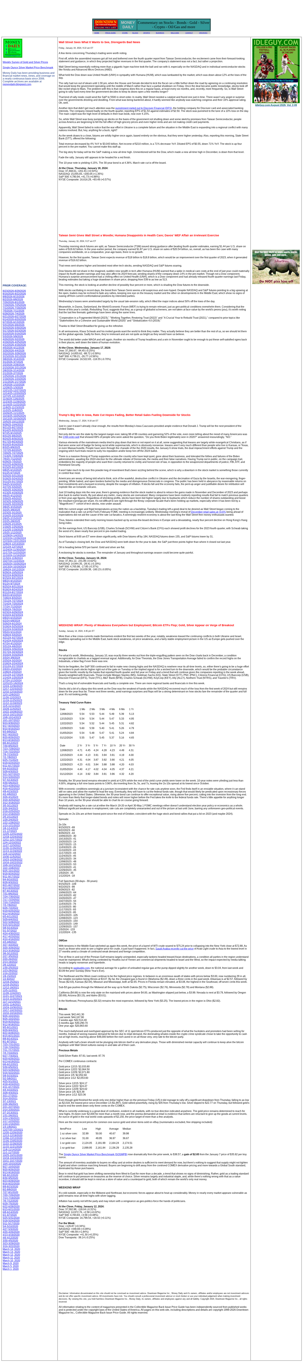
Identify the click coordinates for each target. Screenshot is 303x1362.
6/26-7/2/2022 (10, 908)
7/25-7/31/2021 (11, 1044)
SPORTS (146, 33)
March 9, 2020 (11, 1263)
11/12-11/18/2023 (12, 703)
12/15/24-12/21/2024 (14, 541)
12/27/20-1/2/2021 (13, 1129)
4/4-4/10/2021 (10, 1090)
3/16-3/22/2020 (11, 1246)
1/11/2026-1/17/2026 (14, 382)
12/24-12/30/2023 (12, 686)
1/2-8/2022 (9, 979)
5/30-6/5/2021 (10, 1067)
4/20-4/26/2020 (11, 1232)
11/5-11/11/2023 (12, 706)
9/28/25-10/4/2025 (13, 424)
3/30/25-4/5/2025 (12, 498)
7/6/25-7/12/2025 (12, 458)
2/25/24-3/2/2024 (12, 660)
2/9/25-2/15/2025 (12, 518)
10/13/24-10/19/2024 (14, 566)
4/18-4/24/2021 (11, 1084)
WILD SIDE (175, 33)
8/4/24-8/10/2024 (12, 595)
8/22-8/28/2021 (11, 1033)
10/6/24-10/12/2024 (13, 569)
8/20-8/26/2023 (11, 737)
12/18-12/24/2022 (12, 836)
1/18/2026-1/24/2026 (14, 379)
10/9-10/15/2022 (12, 865)
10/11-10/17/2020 (12, 1161)
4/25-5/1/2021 (10, 1081)
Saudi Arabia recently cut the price (174, 948)
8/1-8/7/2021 (10, 1041)
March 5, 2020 (11, 1266)
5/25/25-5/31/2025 (13, 475)
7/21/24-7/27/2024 (13, 600)
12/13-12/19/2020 (12, 1135)
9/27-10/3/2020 (11, 1166)
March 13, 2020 (11, 1252)
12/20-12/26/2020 (12, 1132)
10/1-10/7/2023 (11, 720)
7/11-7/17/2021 (11, 1050)
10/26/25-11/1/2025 (13, 413)
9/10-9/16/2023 (11, 728)
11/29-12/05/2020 (12, 1141)
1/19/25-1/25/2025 (13, 527)
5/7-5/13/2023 (10, 780)
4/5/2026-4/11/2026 (13, 347)
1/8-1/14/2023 (10, 828)
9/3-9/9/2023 (10, 731)
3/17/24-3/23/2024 (13, 652)
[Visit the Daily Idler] (276, 283)
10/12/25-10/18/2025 (14, 419)
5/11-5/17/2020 (11, 1223)
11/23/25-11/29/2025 (14, 401)
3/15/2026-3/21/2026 (14, 356)
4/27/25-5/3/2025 (12, 487)
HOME (96, 33)
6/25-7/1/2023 (10, 760)
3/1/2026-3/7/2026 (13, 362)
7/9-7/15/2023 (10, 754)
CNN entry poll (71, 437)
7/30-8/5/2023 (10, 746)
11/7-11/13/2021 (12, 1001)
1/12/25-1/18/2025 (13, 529)
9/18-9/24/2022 (11, 873)
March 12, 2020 (11, 1254)
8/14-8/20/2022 (11, 888)
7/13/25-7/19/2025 (13, 455)
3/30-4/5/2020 (10, 1240)
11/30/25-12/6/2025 (13, 399)
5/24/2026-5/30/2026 (14, 328)
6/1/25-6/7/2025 (11, 473)
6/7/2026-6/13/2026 (13, 322)
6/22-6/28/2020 (11, 1206)
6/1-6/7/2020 (10, 1215)
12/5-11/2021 (10, 990)
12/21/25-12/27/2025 (14, 390)
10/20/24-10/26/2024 (14, 564)
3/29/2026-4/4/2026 (13, 350)
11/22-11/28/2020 (12, 1144)
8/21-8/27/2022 (11, 885)
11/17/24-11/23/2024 (14, 552)
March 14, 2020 (11, 1249)
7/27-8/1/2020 (10, 1192)
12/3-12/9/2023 (11, 694)
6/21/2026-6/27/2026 (14, 316)
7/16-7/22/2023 (11, 751)
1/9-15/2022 (9, 976)
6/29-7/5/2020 (10, 1203)
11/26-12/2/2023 (12, 697)
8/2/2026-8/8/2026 (13, 299)
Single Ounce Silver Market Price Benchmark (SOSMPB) (95, 1154)
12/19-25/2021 (11, 982)
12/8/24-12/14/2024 (13, 544)
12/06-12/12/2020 (12, 1138)
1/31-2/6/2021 (10, 1115)
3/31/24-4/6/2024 (12, 646)
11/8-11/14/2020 (12, 1149)
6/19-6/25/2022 (11, 910)
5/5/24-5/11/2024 (12, 632)
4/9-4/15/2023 (10, 791)
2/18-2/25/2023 (11, 811)
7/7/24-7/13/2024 (12, 606)
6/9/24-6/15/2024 (12, 618)
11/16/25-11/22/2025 (14, 404)
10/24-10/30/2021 (12, 1007)
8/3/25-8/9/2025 (11, 447)
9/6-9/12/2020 (10, 1175)
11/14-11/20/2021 (12, 999)
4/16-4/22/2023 (11, 788)
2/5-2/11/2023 (10, 817)
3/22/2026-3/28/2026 (14, 353)
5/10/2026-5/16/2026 (14, 333)
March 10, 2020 (11, 1260)
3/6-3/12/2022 (10, 953)
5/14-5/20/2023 (11, 777)
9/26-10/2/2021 (11, 1016)
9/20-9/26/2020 (11, 1169)
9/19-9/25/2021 (11, 1021)
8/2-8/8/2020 (10, 1189)
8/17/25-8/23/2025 (13, 441)
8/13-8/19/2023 (11, 740)
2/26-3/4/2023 (10, 808)
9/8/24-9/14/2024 (12, 581)
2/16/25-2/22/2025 (13, 515)
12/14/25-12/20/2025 (14, 393)
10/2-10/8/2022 (11, 868)
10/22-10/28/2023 (12, 711)
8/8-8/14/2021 (10, 1038)
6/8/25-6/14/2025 (12, 470)
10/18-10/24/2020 (12, 1158)
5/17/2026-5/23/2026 (14, 330)
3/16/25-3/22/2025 (13, 504)
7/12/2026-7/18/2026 (14, 308)
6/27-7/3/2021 (10, 1055)
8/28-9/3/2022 (10, 882)
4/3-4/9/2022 (10, 942)
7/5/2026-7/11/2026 (13, 310)
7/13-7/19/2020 (11, 1198)
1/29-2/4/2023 (10, 819)
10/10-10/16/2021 (12, 1013)
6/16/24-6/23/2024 (13, 615)
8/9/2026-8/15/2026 (13, 296)
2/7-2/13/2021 (10, 1112)
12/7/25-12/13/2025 (13, 396)
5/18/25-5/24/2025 (13, 478)
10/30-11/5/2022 (12, 856)
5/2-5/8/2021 (10, 1078)
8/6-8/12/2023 (10, 743)
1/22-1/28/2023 (11, 822)
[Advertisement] (151, 8)
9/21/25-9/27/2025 (13, 427)
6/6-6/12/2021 (10, 1064)
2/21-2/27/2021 (11, 1107)
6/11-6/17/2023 (11, 765)
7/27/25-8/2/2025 (12, 450)
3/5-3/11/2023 (10, 805)
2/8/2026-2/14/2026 (13, 370)
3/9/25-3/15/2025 (12, 507)
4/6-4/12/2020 (10, 1237)
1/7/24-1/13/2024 (12, 680)
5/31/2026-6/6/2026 (13, 325)
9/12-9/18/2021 (11, 1024)
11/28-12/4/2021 (12, 993)
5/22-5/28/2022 (11, 922)
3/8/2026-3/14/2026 (13, 359)
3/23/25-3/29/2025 (13, 501)
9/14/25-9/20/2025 (13, 430)
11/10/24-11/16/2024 (14, 555)
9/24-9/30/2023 (11, 723)
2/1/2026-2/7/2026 (13, 373)
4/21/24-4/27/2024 (13, 637)
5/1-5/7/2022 (10, 930)
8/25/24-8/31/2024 (13, 586)
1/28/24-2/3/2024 (12, 672)
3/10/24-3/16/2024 (13, 655)
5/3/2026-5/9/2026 (13, 336)
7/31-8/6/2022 (10, 893)
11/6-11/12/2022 (12, 854)
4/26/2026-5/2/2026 (13, 339)
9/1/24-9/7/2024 (11, 583)
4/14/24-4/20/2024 (13, 640)
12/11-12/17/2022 (12, 839)
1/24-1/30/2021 (11, 1118)
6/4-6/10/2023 (10, 768)
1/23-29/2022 (10, 970)
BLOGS (135, 33)
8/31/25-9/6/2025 (12, 436)
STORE (125, 33)
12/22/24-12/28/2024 (14, 538)
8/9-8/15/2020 (10, 1186)
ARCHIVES (203, 33)
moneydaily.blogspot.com (17, 84)
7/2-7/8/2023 (10, 757)
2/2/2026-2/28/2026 (13, 364)
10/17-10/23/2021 (12, 1010)
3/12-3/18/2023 (11, 802)
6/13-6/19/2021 (11, 1061)
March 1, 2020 (11, 1269)
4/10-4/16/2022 (11, 939)
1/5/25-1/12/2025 (12, 532)
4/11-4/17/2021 (11, 1087)
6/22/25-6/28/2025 (13, 464)
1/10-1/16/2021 (11, 1124)
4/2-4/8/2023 (10, 794)
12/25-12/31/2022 (12, 834)
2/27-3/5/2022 (10, 956)
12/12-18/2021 (11, 987)
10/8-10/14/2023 (12, 717)
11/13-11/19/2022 (12, 851)
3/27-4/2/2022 (10, 945)
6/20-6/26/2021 (11, 1058)
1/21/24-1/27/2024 (13, 674)
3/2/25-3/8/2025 (11, 509)
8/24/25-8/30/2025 (13, 438)
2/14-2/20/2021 (11, 1109)
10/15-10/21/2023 (12, 714)
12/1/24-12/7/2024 (13, 546)
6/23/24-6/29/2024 (13, 612)
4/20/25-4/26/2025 (13, 490)
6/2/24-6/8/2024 (11, 620)
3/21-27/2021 (10, 1095)
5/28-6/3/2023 (10, 771)
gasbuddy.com (81, 968)
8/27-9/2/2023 (10, 734)
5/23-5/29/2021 (11, 1070)
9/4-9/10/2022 (10, 879)
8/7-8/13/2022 (10, 891)
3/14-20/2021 (10, 1098)
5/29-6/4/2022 (10, 919)
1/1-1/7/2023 (10, 831)
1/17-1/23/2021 (11, 1121)
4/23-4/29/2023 (11, 785)
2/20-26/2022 (10, 959)
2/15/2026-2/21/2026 (14, 367)
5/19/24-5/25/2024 (13, 626)
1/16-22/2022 (10, 973)
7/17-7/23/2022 (11, 899)
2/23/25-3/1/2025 (12, 512)
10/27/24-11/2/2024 (13, 561)
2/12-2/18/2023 (11, 814)
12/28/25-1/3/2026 (13, 387)
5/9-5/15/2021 (10, 1075)
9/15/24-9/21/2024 (13, 578)
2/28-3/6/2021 (10, 1104)
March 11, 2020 (11, 1257)
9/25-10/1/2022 (11, 871)
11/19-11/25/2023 (12, 700)
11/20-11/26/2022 (12, 848)
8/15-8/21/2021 (11, 1036)
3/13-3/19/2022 (11, 950)
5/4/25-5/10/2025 (12, 484)
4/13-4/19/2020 (11, 1235)
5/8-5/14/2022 (10, 927)
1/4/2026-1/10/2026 (13, 384)
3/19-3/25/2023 (11, 800)
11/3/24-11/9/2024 (13, 558)
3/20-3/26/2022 (11, 947)
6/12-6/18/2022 (11, 913)
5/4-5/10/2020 (10, 1226)
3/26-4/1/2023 (10, 797)
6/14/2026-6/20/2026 (14, 319)
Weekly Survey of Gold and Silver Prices (25, 62)
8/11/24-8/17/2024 (13, 592)
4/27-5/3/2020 (10, 1229)
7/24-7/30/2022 (11, 896)
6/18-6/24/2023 (11, 763)
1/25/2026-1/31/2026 (14, 376)
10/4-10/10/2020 (12, 1163)
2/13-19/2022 (10, 962)
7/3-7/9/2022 (10, 905)
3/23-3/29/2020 (11, 1243)
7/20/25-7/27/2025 (13, 453)
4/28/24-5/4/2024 (12, 635)
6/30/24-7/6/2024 (12, 609)
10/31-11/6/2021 (12, 1004)
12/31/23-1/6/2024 (13, 683)
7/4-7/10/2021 (10, 1053)
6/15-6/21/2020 (11, 1209)
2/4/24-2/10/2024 (12, 669)
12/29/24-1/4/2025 (13, 535)
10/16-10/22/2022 (12, 862)
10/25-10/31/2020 (12, 1155)
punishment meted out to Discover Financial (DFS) (143, 108)
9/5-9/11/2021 (10, 1027)
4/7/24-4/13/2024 (12, 643)
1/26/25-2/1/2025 (12, 524)
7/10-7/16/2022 (11, 902)
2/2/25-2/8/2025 (11, 521)
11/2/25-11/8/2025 (13, 410)
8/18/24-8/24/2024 (13, 589)
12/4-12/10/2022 (12, 842)
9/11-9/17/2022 (11, 876)
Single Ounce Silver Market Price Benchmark (28, 67)
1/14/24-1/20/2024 (13, 677)
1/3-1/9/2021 (10, 1127)
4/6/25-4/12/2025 (12, 495)
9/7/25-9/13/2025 (12, 433)
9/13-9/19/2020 (11, 1172)
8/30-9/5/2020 (10, 1178)
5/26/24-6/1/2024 (12, 623)
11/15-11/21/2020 (12, 1146)
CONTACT (189, 33)
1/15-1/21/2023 (11, 825)
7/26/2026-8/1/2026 (13, 302)
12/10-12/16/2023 (12, 691)
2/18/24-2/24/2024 (13, 663)
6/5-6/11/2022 (10, 916)
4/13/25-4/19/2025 (13, 492)
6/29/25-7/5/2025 (12, 461)
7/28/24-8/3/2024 (12, 598)
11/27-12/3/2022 (12, 845)
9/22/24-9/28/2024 (13, 575)
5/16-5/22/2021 (11, 1072)
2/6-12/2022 (9, 964)
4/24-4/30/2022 (11, 933)
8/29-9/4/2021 (10, 1030)
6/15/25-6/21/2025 (13, 467)
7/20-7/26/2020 (11, 1195)
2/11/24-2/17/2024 (13, 666)
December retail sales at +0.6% (208, 512)
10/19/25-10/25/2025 (14, 416)
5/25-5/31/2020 (11, 1218)
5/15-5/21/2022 (11, 925)
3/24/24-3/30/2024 (13, 649)
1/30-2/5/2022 (10, 967)
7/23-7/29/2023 (11, 748)
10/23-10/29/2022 (12, 859)
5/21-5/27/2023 (11, 774)
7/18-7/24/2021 (11, 1047)
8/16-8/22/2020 (11, 1183)
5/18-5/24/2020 (11, 1220)
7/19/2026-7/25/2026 (14, 305)
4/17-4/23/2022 (11, 936)
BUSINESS (160, 33)
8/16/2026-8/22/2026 (14, 293)
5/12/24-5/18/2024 (13, 629)
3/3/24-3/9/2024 (11, 657)
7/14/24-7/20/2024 (13, 603)
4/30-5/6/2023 (10, 782)
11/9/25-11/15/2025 (13, 407)
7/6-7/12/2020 (10, 1200)
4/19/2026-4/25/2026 (14, 342)
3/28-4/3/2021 (10, 1092)
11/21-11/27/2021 (12, 996)
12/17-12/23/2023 (12, 689)
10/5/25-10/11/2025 (13, 421)
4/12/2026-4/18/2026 (14, 345)
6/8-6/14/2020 (10, 1212)
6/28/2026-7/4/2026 (13, 313)
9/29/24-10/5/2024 (13, 572)
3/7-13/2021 (9, 1101)
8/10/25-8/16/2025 (13, 444)
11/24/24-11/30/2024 (14, 549)
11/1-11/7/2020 (11, 1152)
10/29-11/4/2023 (12, 709)
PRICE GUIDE (110, 33)
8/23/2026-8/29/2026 (14, 291)
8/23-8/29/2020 (11, 1181)
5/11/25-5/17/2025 (13, 481)
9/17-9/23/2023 (11, 726)
